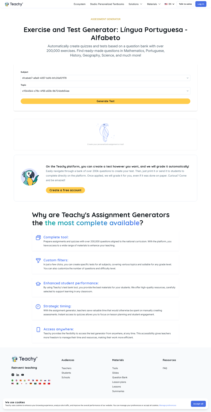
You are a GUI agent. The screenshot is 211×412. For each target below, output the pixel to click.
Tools (115, 368)
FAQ (165, 368)
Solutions (134, 4)
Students (66, 372)
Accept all (198, 404)
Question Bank (119, 377)
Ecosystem (80, 4)
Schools (66, 377)
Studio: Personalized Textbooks (107, 4)
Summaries (118, 391)
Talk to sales (185, 4)
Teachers (66, 368)
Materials (152, 4)
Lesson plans (119, 382)
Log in (201, 4)
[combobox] (22, 91)
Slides (115, 372)
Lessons (116, 386)
